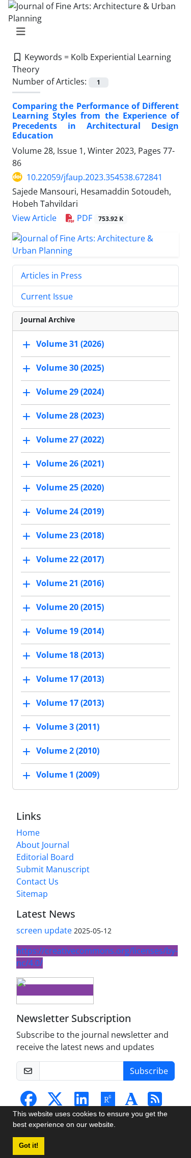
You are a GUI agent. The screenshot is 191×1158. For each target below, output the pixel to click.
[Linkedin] (81, 1102)
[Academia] (131, 1102)
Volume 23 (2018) (70, 535)
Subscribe (149, 1071)
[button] (119, 1125)
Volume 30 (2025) (70, 367)
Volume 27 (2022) (70, 439)
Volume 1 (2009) (67, 774)
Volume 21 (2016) (70, 583)
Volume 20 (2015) (70, 607)
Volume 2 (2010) (67, 750)
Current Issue (47, 296)
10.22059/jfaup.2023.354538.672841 (94, 177)
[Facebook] (28, 1102)
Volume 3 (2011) (67, 726)
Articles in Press (51, 275)
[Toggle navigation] (92, 31)
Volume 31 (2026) (70, 343)
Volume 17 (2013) (70, 678)
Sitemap (32, 893)
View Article (34, 218)
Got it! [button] (28, 1145)
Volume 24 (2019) (70, 511)
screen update (44, 930)
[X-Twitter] (55, 1102)
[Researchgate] (108, 1102)
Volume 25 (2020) (70, 487)
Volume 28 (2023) (70, 415)
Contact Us (37, 881)
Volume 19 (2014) (70, 631)
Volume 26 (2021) (70, 463)
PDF (99, 218)
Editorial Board (45, 857)
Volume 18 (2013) (70, 654)
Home (28, 832)
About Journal (42, 844)
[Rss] (155, 1102)
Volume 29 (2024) (70, 391)
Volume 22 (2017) (70, 559)
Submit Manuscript (53, 869)
